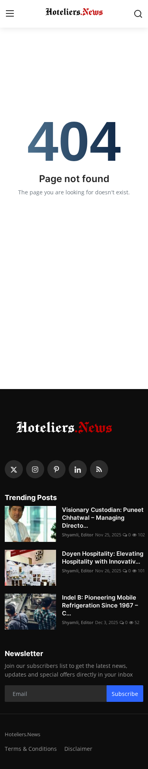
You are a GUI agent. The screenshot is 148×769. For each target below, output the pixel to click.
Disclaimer (78, 748)
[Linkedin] (78, 469)
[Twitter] (14, 469)
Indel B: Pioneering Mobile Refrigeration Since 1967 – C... (100, 605)
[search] (138, 14)
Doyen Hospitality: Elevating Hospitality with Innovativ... (102, 557)
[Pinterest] (56, 469)
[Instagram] (35, 469)
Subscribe (125, 694)
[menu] (10, 14)
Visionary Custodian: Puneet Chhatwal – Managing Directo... (103, 517)
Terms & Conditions (31, 748)
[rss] (99, 469)
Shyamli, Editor (78, 535)
